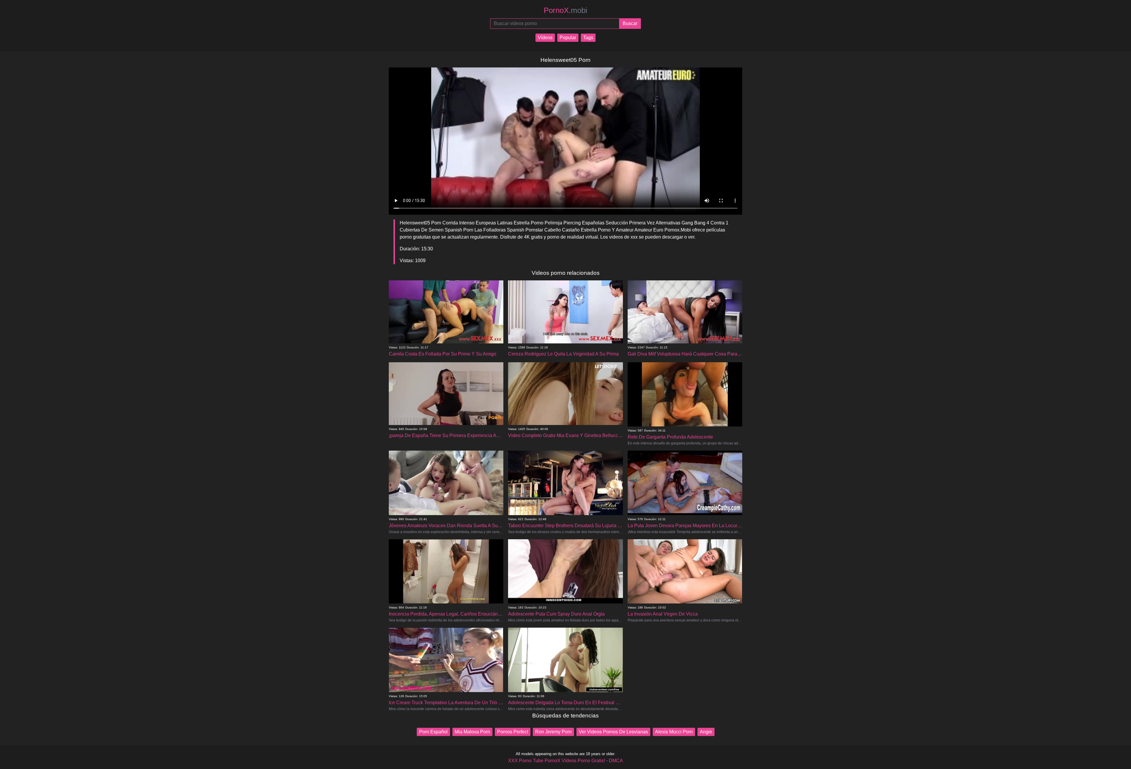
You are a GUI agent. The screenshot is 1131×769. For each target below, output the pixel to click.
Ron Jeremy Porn (553, 731)
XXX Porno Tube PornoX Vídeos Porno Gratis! (556, 760)
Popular (568, 37)
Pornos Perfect (512, 731)
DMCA (616, 760)
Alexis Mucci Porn (674, 731)
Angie (706, 731)
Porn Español (433, 731)
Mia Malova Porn (472, 731)
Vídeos (545, 37)
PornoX (565, 10)
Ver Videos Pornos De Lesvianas (613, 731)
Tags (588, 37)
